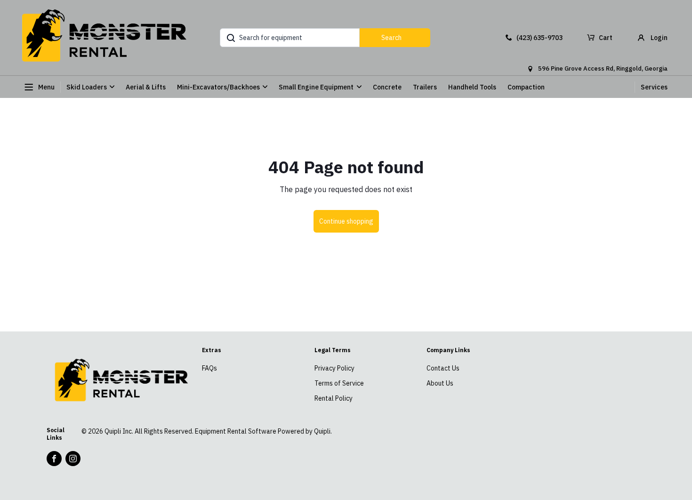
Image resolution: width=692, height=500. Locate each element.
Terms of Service (339, 383)
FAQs (209, 368)
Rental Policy (333, 398)
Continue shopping (346, 221)
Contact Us (442, 368)
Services (654, 87)
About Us (439, 383)
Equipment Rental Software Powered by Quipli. (263, 431)
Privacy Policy (334, 368)
